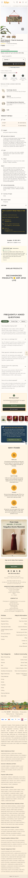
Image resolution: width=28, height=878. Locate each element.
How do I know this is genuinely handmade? (10, 366)
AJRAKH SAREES (19, 829)
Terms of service (10, 714)
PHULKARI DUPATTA (6, 842)
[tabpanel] (14, 542)
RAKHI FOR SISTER (5, 760)
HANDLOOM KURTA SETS (7, 853)
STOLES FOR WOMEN (18, 840)
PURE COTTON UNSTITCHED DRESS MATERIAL (12, 824)
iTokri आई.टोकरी (7, 712)
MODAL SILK (13, 780)
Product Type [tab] (14, 321)
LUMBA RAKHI (7, 759)
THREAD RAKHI (9, 757)
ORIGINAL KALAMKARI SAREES (13, 833)
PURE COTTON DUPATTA (18, 842)
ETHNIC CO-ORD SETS (11, 855)
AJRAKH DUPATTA (17, 844)
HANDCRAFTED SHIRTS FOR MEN (9, 860)
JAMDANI (10, 778)
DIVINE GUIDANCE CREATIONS (13, 84)
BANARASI (15, 784)
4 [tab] (15, 555)
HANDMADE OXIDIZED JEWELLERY (15, 866)
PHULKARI (22, 778)
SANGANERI (4, 778)
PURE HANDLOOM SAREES (7, 829)
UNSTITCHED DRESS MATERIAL (8, 806)
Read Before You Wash (14, 439)
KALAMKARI (4, 777)
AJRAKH (10, 777)
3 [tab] (14, 555)
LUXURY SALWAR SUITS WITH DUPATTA (10, 851)
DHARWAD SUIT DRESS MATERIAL (9, 813)
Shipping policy (19, 714)
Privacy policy (23, 712)
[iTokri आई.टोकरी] (6, 2)
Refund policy (15, 712)
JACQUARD (22, 777)
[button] (2, 2)
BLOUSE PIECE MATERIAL (17, 871)
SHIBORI (23, 780)
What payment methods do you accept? (12, 352)
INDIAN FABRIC (4, 789)
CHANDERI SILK (5, 780)
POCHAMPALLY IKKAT (6, 784)
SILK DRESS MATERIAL (16, 820)
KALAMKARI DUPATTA (6, 844)
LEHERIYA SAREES (21, 835)
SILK (19, 782)
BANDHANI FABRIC (10, 800)
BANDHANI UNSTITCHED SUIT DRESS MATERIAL (12, 811)
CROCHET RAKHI (5, 755)
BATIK (18, 780)
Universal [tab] (5, 321)
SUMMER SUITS (14, 768)
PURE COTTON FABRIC (14, 791)
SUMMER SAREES (15, 766)
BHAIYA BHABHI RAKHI (18, 759)
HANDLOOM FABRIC (18, 795)
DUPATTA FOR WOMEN (6, 840)
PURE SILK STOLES (17, 846)
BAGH (15, 782)
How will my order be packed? (9, 380)
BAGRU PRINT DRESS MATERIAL (14, 809)
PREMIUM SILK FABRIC (11, 798)
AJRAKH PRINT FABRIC (15, 789)
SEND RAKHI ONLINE (16, 753)
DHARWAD (16, 778)
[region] (14, 254)
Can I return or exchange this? (9, 339)
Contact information (15, 716)
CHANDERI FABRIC (14, 793)
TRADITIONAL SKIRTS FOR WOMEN (9, 869)
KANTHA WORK (5, 782)
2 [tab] (13, 555)
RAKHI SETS (16, 757)
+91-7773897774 (8, 225)
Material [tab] (23, 321)
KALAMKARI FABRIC (10, 797)
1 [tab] (12, 555)
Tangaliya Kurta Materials (14, 527)
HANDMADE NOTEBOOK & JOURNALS (10, 868)
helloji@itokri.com (9, 229)
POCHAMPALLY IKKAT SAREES (8, 835)
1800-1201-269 (12, 604)
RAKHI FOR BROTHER (16, 760)
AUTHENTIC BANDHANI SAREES (8, 831)
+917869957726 (8, 221)
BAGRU (11, 782)
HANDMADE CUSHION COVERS (13, 858)
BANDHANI (15, 777)
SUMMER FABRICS (5, 766)
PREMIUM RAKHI (14, 755)
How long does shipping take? (9, 326)
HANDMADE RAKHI (5, 753)
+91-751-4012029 (16, 225)
